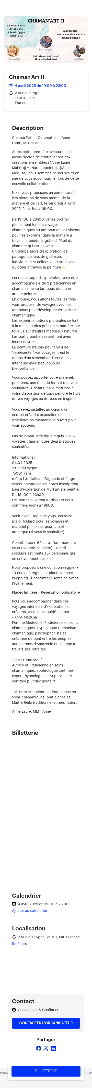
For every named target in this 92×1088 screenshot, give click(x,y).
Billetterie (46, 1071)
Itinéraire (19, 944)
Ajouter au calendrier (29, 911)
